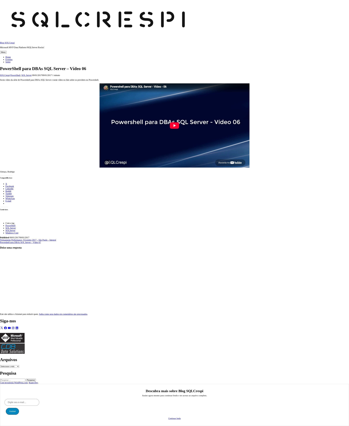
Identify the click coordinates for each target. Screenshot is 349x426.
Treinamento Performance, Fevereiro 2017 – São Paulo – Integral (28, 240)
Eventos (8, 59)
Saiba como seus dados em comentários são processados (63, 314)
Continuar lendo (174, 418)
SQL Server (26, 75)
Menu (3, 52)
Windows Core (11, 233)
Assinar (12, 411)
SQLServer (10, 230)
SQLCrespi (5, 75)
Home (8, 57)
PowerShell (15, 75)
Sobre (7, 62)
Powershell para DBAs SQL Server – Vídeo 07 (20, 242)
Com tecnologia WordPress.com (14, 383)
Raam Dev (33, 383)
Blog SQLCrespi (7, 43)
